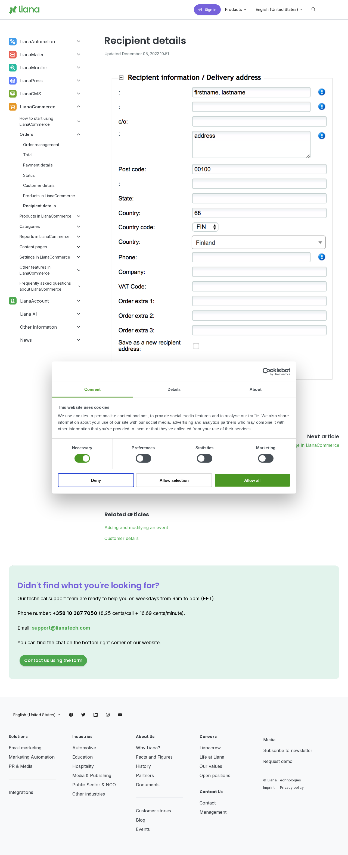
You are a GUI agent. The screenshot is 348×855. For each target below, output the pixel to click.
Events (143, 829)
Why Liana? (148, 747)
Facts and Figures (154, 757)
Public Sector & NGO (94, 784)
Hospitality (83, 766)
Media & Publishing (91, 775)
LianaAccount (34, 301)
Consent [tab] (92, 389)
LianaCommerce (37, 106)
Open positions (215, 775)
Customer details (121, 538)
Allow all (252, 480)
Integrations (21, 792)
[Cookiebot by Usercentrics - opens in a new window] (266, 371)
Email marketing (25, 747)
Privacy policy (292, 787)
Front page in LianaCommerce (308, 445)
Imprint (269, 787)
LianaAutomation (37, 41)
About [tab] (256, 389)
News (26, 340)
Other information (38, 327)
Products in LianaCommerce (49, 195)
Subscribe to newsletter (287, 750)
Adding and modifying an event (136, 527)
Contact (208, 803)
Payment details (38, 165)
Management (213, 812)
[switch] (143, 458)
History (143, 766)
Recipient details (39, 205)
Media (269, 739)
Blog (140, 820)
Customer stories (153, 810)
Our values (211, 766)
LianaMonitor (33, 67)
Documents (148, 784)
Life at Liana (212, 757)
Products (234, 9)
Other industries (88, 794)
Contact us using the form (53, 660)
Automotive (84, 747)
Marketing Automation (32, 757)
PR (12, 766)
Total (27, 154)
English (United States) (277, 9)
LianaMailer (32, 54)
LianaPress (31, 80)
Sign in (210, 9)
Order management (41, 144)
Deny (96, 480)
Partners (145, 775)
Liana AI (28, 314)
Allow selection (174, 480)
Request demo (278, 761)
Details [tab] (174, 389)
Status (29, 175)
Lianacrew (210, 747)
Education (82, 757)
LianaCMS (30, 93)
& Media (24, 766)
